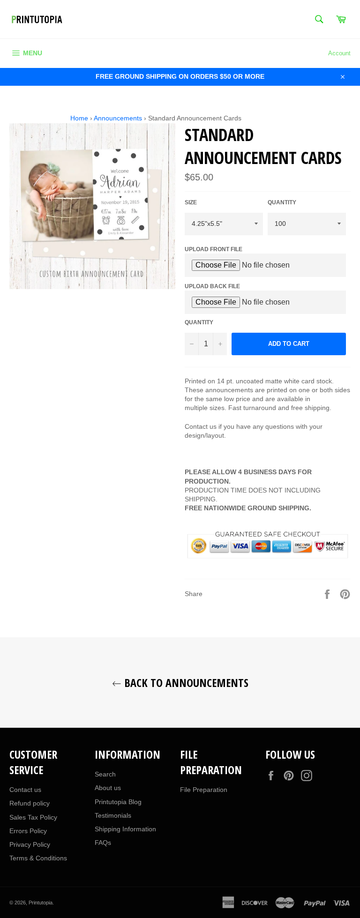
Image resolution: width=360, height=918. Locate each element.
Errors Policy (28, 831)
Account (339, 53)
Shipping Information (125, 829)
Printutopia (40, 902)
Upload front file (213, 249)
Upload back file (212, 286)
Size (191, 202)
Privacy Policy (29, 844)
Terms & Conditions (38, 858)
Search (105, 774)
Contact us (25, 789)
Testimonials (113, 815)
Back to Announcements (184, 682)
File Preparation (203, 789)
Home (79, 118)
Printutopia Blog (118, 802)
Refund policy (29, 803)
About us (108, 787)
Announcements (118, 118)
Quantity (282, 202)
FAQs (103, 842)
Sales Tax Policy (33, 817)
